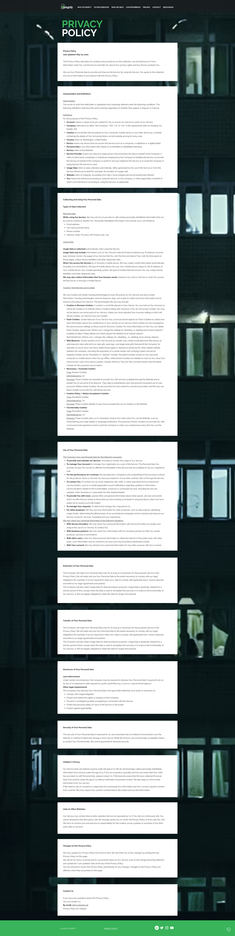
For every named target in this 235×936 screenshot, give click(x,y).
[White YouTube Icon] (172, 928)
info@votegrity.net (80, 905)
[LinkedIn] (157, 928)
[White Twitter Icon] (162, 928)
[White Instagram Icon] (167, 928)
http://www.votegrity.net (118, 175)
